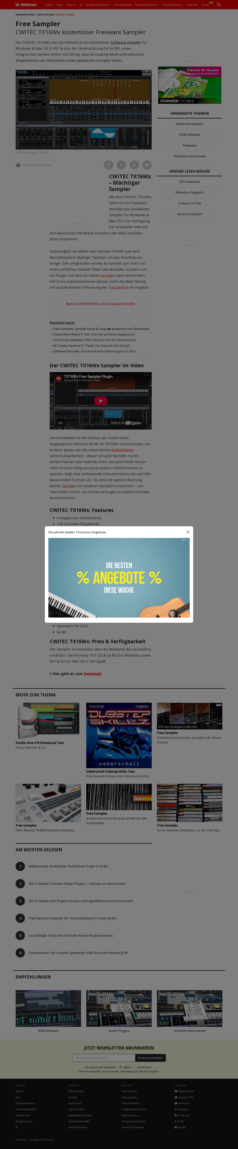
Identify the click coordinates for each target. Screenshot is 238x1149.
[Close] (188, 532)
